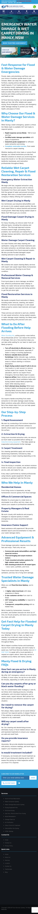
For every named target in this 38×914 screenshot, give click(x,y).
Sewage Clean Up (10, 819)
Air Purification (9, 822)
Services (7, 860)
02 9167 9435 (10, 783)
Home (6, 854)
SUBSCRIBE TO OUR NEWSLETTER (12, 774)
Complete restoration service (15, 146)
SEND (33, 778)
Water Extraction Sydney (12, 801)
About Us (7, 857)
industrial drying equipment (10, 442)
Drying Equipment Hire (11, 807)
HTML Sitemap (9, 831)
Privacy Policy (9, 845)
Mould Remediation (10, 816)
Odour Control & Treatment (12, 825)
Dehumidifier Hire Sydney (12, 828)
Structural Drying (9, 810)
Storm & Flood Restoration (12, 798)
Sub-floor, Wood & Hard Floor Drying (15, 813)
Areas (6, 840)
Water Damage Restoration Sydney (14, 804)
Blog (6, 872)
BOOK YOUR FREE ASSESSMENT (14, 43)
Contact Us (8, 866)
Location (7, 863)
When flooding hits (7, 335)
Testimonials (8, 869)
